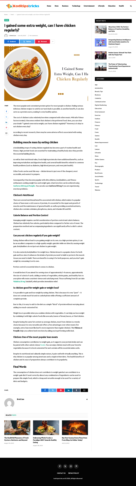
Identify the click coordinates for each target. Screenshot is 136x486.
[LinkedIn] (6, 122)
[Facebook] (6, 111)
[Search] (131, 6)
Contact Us (61, 473)
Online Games (99, 159)
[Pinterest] (6, 128)
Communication (100, 102)
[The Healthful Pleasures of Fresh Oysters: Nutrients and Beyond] (17, 427)
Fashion (97, 119)
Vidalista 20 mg (19, 281)
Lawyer (97, 149)
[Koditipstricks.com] (22, 6)
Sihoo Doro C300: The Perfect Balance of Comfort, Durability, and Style (118, 29)
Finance (97, 122)
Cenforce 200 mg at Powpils (24, 186)
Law (96, 146)
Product (97, 170)
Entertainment (89, 6)
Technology (76, 6)
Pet (96, 163)
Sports (97, 180)
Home (49, 6)
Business (65, 6)
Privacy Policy (73, 473)
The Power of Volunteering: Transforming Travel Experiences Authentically (119, 66)
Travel (97, 187)
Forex (97, 132)
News (57, 6)
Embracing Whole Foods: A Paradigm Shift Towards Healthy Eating (45, 440)
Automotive (99, 88)
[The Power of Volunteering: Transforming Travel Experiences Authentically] (101, 67)
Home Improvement (101, 142)
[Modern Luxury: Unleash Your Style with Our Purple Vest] (101, 55)
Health (121, 6)
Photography (99, 166)
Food (6, 20)
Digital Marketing (101, 105)
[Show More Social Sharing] (52, 42)
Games (97, 136)
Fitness (97, 125)
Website (97, 190)
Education (111, 6)
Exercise (97, 115)
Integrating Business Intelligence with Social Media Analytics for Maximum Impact (119, 42)
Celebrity (98, 98)
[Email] (6, 133)
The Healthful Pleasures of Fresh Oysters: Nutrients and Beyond (16, 439)
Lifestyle (101, 6)
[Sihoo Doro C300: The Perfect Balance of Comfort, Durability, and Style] (101, 30)
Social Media (99, 176)
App (96, 85)
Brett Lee (13, 35)
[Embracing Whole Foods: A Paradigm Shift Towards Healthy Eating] (46, 427)
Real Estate (99, 173)
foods (42, 345)
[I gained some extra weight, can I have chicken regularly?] (46, 73)
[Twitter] (6, 117)
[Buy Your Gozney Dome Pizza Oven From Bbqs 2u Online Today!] (75, 427)
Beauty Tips (99, 91)
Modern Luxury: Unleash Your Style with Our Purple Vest (119, 54)
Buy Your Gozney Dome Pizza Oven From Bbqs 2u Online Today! (74, 439)
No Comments (34, 35)
